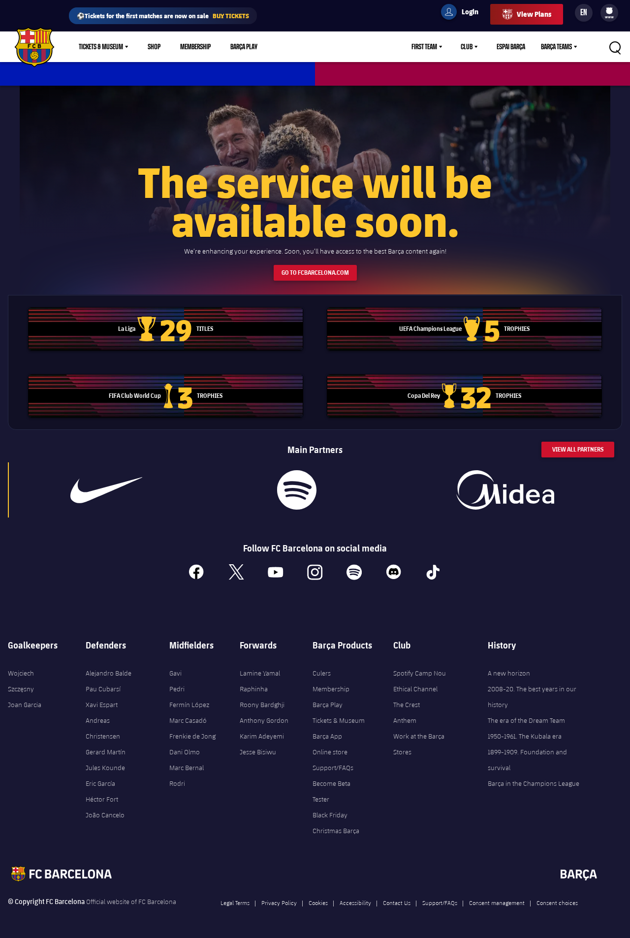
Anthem (404, 720)
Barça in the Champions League (533, 783)
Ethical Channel (415, 689)
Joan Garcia (24, 705)
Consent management (497, 902)
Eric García (100, 783)
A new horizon (509, 673)
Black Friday (330, 815)
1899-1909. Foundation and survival (527, 760)
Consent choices (557, 902)
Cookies (318, 902)
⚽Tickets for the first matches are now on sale (163, 15)
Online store (330, 752)
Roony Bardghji (262, 705)
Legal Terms (235, 902)
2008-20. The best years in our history (532, 697)
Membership (195, 47)
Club (466, 47)
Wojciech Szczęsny (21, 681)
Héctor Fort (102, 799)
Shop (154, 47)
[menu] (609, 13)
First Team (424, 47)
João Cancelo (105, 815)
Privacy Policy (279, 902)
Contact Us (396, 902)
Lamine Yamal (260, 673)
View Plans (534, 14)
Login (463, 13)
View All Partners (577, 449)
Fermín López (189, 705)
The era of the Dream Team (526, 720)
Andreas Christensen (103, 728)
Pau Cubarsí (103, 689)
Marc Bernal (186, 768)
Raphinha (254, 689)
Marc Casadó (188, 720)
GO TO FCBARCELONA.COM (315, 272)
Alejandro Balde (108, 673)
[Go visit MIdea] (505, 490)
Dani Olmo (184, 752)
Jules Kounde (105, 768)
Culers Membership (331, 681)
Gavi (175, 673)
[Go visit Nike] (106, 490)
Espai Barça (511, 47)
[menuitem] (609, 10)
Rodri (177, 783)
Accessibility (355, 902)
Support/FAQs (333, 768)
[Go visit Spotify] (297, 490)
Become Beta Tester (331, 791)
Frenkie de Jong (192, 736)
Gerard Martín (106, 752)
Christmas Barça (336, 831)
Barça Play (243, 47)
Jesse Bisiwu (258, 752)
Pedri (177, 689)
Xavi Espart (102, 705)
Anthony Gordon (264, 720)
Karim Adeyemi (262, 736)
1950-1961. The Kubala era (525, 736)
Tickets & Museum (101, 47)
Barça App (327, 736)
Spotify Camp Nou (419, 673)
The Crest (406, 705)
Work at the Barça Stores (418, 744)
